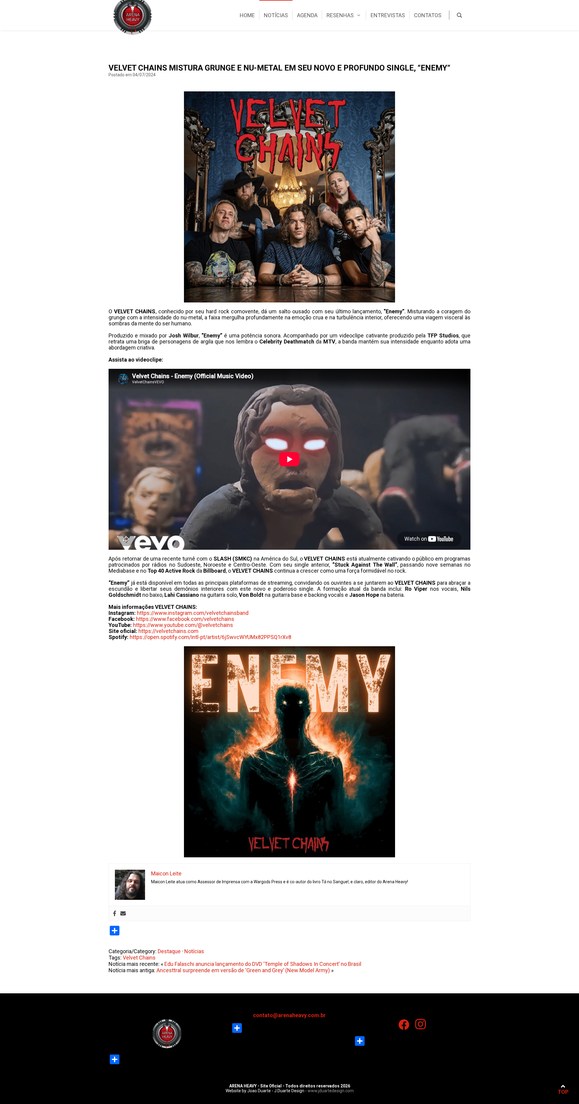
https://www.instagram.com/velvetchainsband (192, 613)
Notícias (194, 951)
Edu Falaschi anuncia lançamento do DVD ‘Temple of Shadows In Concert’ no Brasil (262, 964)
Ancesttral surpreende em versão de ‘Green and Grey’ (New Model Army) (243, 970)
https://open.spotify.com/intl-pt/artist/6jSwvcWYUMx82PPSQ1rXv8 (210, 637)
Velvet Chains (139, 957)
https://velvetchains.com (168, 631)
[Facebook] (114, 913)
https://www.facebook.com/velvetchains (185, 619)
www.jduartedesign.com (331, 1090)
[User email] (123, 913)
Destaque (169, 951)
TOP (563, 1092)
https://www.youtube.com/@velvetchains (183, 625)
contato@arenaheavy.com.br (289, 1015)
